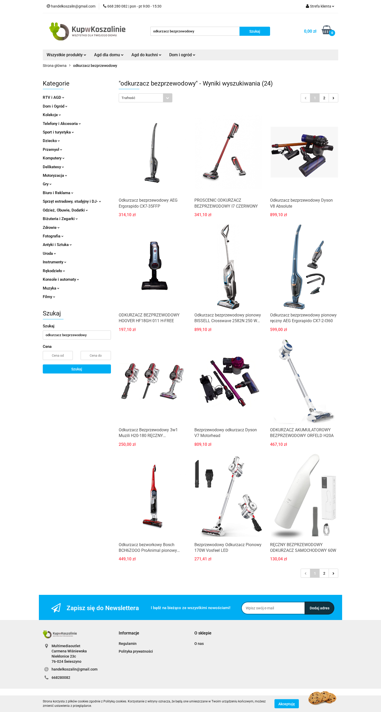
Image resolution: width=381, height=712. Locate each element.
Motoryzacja (54, 175)
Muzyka (50, 288)
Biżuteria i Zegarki (59, 218)
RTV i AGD (52, 97)
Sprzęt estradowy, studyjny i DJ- (71, 201)
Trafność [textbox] (128, 98)
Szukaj (76, 369)
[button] (129, 633)
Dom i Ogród (54, 106)
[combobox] (145, 97)
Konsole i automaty (60, 279)
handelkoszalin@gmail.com (74, 669)
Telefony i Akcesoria (61, 123)
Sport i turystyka (57, 132)
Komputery (52, 158)
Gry (46, 184)
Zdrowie (50, 227)
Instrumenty (53, 262)
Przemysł (51, 149)
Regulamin (128, 643)
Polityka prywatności (136, 651)
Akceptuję (286, 704)
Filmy (48, 296)
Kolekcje (51, 114)
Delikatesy (52, 167)
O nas (199, 643)
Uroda (48, 253)
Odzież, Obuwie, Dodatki (64, 210)
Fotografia (52, 236)
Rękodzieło (53, 271)
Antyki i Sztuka (56, 244)
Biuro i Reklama (57, 193)
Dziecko (50, 140)
